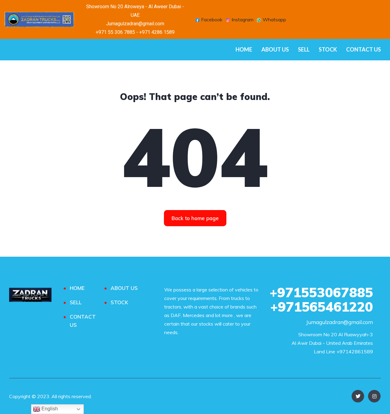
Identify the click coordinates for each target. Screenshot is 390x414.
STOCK (328, 49)
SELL (304, 49)
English (49, 408)
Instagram (242, 20)
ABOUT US (275, 49)
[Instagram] (374, 396)
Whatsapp (273, 20)
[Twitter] (358, 396)
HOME (244, 49)
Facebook (211, 20)
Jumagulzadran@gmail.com (339, 322)
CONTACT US (363, 49)
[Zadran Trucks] (30, 295)
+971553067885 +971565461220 (321, 299)
